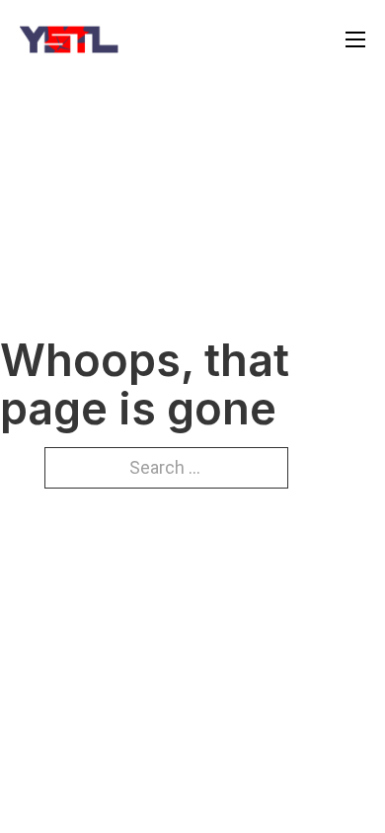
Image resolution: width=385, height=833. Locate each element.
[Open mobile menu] (355, 39)
